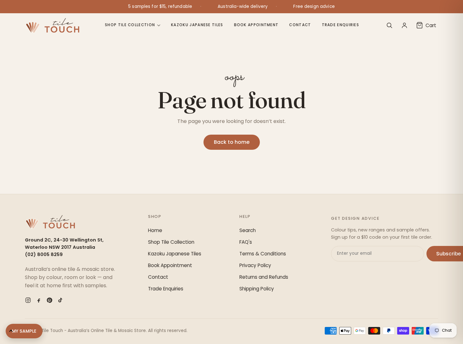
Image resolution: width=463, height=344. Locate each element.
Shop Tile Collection (130, 24)
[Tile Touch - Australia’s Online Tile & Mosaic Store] (52, 25)
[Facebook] (39, 300)
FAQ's (245, 242)
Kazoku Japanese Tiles (197, 24)
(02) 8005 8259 (44, 254)
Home (155, 230)
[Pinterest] (49, 300)
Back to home (231, 142)
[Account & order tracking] (404, 25)
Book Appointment (256, 24)
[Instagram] (28, 300)
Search (247, 230)
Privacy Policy (255, 265)
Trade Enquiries (340, 24)
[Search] (389, 25)
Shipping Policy (256, 288)
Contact (300, 24)
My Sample (24, 331)
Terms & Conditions (262, 253)
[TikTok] (60, 300)
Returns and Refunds (263, 277)
